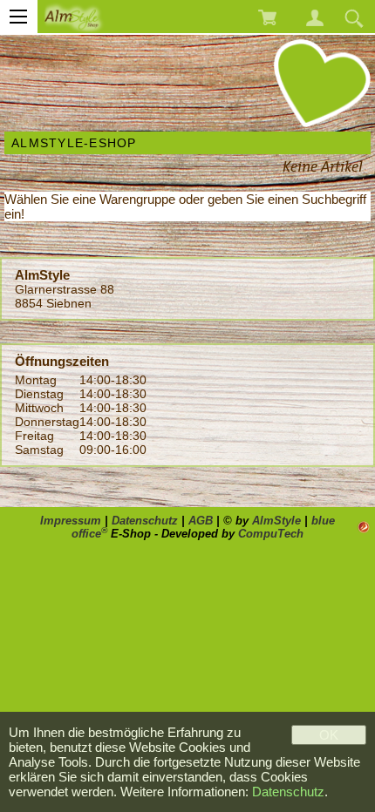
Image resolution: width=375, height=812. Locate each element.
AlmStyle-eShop (74, 143)
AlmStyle (276, 520)
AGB (200, 520)
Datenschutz (145, 520)
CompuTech (270, 533)
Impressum (70, 520)
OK (328, 734)
